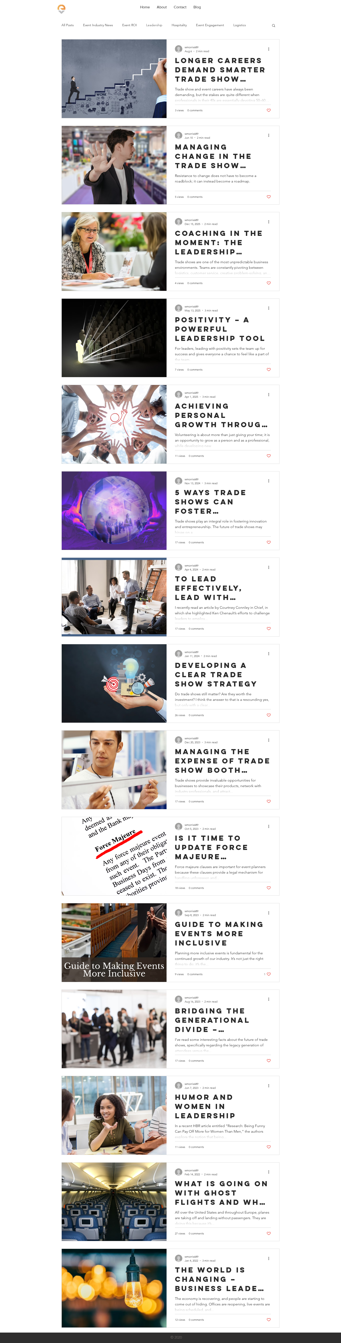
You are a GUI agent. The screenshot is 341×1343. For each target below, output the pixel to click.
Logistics (239, 25)
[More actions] (270, 49)
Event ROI (129, 25)
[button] (273, 25)
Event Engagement (210, 25)
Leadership (154, 25)
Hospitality (179, 25)
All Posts (67, 25)
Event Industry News (98, 25)
